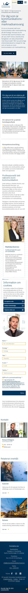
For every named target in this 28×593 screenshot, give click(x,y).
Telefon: (4, 370)
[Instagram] (16, 574)
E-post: (4, 363)
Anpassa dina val (9, 310)
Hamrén (18, 581)
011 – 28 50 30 (14, 568)
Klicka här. (22, 407)
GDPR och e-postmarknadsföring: (11, 377)
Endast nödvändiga (10, 305)
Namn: (4, 341)
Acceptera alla (9, 301)
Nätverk (6, 11)
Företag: (4, 348)
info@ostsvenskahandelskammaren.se (14, 563)
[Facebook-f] (12, 574)
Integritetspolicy (7, 579)
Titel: (3, 355)
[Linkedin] (20, 574)
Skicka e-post (7, 447)
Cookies (15, 579)
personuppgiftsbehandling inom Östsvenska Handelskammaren (11, 382)
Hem (2, 11)
